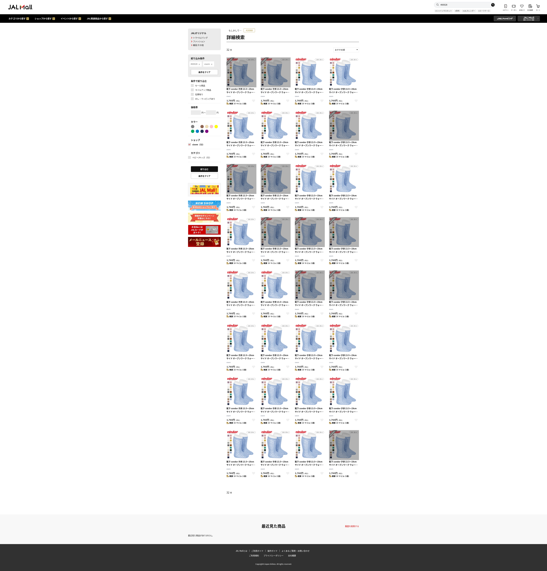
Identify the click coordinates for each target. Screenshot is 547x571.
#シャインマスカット (443, 11)
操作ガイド (272, 550)
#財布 (457, 11)
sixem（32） (198, 144)
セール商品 (200, 85)
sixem (207, 64)
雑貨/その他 (198, 45)
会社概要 (292, 555)
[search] (493, 5)
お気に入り (253, 101)
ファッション (199, 41)
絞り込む (204, 169)
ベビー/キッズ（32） (201, 157)
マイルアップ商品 (203, 89)
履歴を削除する (352, 526)
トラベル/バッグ (200, 37)
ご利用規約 (254, 555)
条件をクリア (204, 72)
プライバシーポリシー (273, 555)
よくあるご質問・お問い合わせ (296, 550)
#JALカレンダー (469, 11)
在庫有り (199, 94)
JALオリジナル (198, 33)
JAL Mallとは (241, 550)
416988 (249, 30)
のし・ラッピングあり (205, 98)
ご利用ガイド (257, 550)
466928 (194, 64)
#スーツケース (484, 11)
